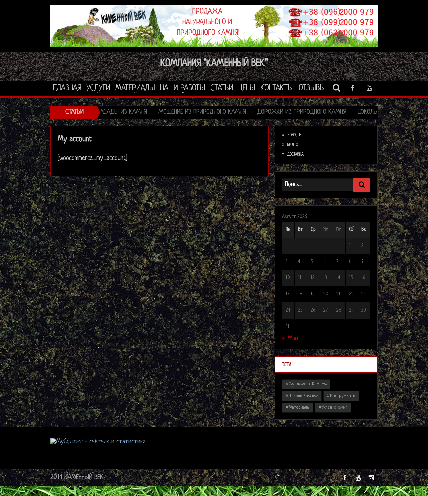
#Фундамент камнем (306, 384)
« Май (290, 338)
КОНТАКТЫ (277, 88)
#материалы (298, 407)
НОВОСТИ (294, 135)
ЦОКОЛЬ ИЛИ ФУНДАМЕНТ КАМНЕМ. (371, 112)
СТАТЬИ (221, 88)
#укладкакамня (333, 407)
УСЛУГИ (98, 88)
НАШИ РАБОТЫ (182, 88)
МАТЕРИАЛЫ (135, 88)
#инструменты (341, 395)
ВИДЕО (292, 145)
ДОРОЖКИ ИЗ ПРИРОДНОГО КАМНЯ (269, 112)
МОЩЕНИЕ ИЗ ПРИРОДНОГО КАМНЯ (170, 112)
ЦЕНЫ (246, 88)
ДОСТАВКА (295, 154)
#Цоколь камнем (302, 395)
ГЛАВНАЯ (67, 88)
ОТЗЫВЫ (312, 88)
